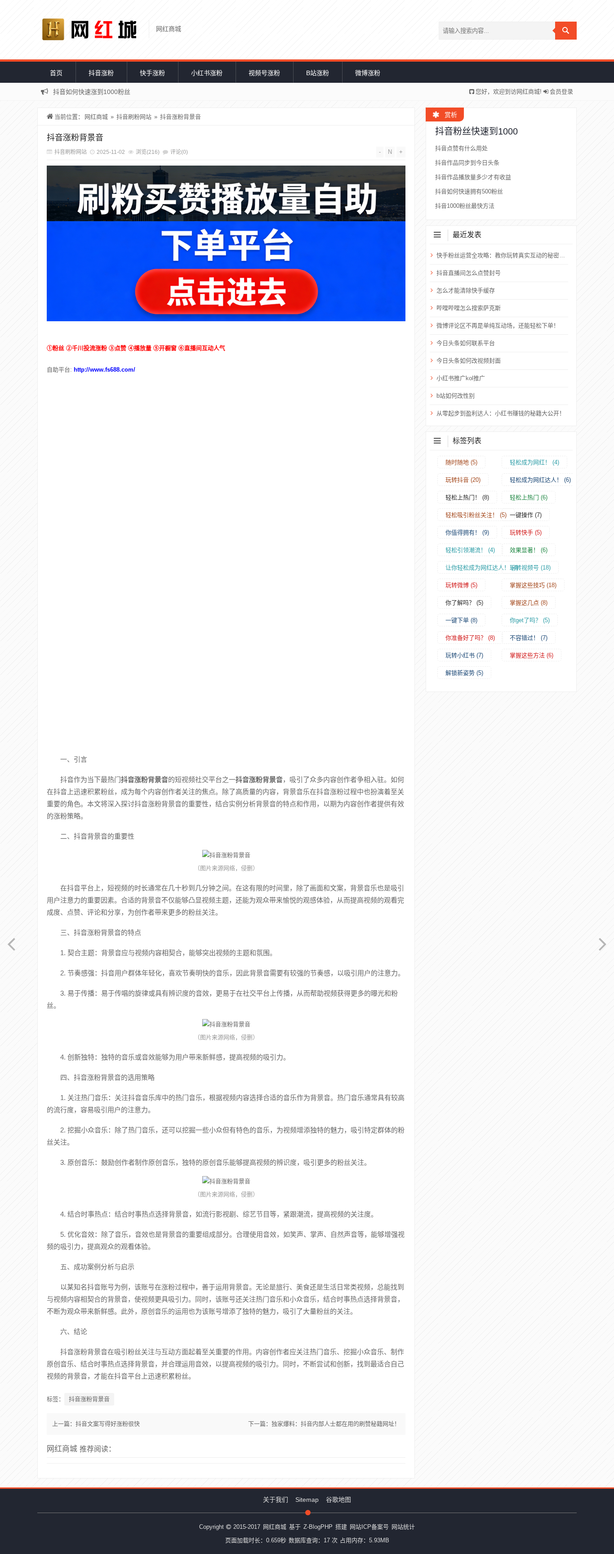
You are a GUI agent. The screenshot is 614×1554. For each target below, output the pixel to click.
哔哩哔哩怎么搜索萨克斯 (468, 308)
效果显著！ (528, 550)
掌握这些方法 (531, 655)
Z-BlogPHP (318, 1526)
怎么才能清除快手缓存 (465, 290)
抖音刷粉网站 (133, 116)
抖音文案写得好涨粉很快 (108, 1423)
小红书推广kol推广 (460, 378)
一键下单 (461, 620)
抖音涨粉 (101, 72)
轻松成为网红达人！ (540, 479)
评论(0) (179, 152)
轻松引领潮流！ (470, 550)
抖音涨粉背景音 (180, 116)
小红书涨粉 (206, 72)
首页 (56, 72)
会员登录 (561, 91)
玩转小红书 (464, 655)
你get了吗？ (530, 620)
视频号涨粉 (264, 72)
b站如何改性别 (455, 395)
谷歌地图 (338, 1499)
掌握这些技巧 (533, 585)
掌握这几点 (528, 602)
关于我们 (275, 1499)
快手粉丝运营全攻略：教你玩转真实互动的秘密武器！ (501, 255)
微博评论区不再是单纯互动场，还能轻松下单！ (497, 325)
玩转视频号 (530, 567)
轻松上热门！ (467, 497)
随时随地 (461, 462)
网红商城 (96, 116)
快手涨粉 (152, 72)
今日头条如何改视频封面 (468, 360)
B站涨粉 (317, 72)
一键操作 (526, 515)
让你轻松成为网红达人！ (481, 567)
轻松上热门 (528, 497)
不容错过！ (528, 637)
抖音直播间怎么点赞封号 (468, 272)
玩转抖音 (463, 479)
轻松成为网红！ (534, 462)
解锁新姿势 (464, 672)
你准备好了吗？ (470, 637)
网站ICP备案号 (369, 1526)
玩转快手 (526, 532)
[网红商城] (92, 29)
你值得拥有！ (467, 532)
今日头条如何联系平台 (465, 343)
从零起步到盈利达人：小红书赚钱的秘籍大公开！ (500, 413)
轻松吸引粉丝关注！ (476, 515)
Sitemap (307, 1499)
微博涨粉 (367, 72)
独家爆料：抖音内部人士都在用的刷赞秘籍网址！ (335, 1423)
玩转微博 (461, 585)
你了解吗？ (464, 602)
